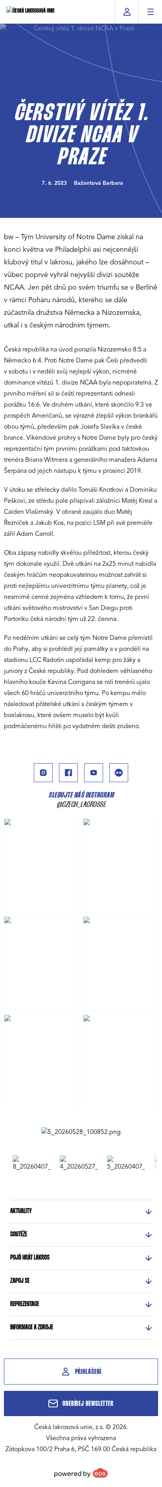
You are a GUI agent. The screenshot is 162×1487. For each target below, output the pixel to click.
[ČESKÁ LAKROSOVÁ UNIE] (30, 11)
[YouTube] (93, 772)
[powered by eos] (81, 1473)
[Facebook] (68, 772)
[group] (27, 1163)
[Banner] (81, 1132)
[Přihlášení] (126, 12)
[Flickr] (118, 772)
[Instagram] (43, 772)
